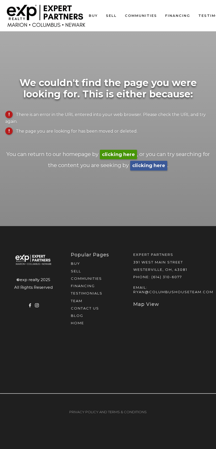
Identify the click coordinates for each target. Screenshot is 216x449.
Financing (177, 15)
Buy (93, 15)
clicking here (118, 154)
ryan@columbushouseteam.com (173, 292)
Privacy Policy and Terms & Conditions (108, 412)
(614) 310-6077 (166, 277)
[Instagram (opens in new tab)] (37, 305)
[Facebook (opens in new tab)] (30, 305)
